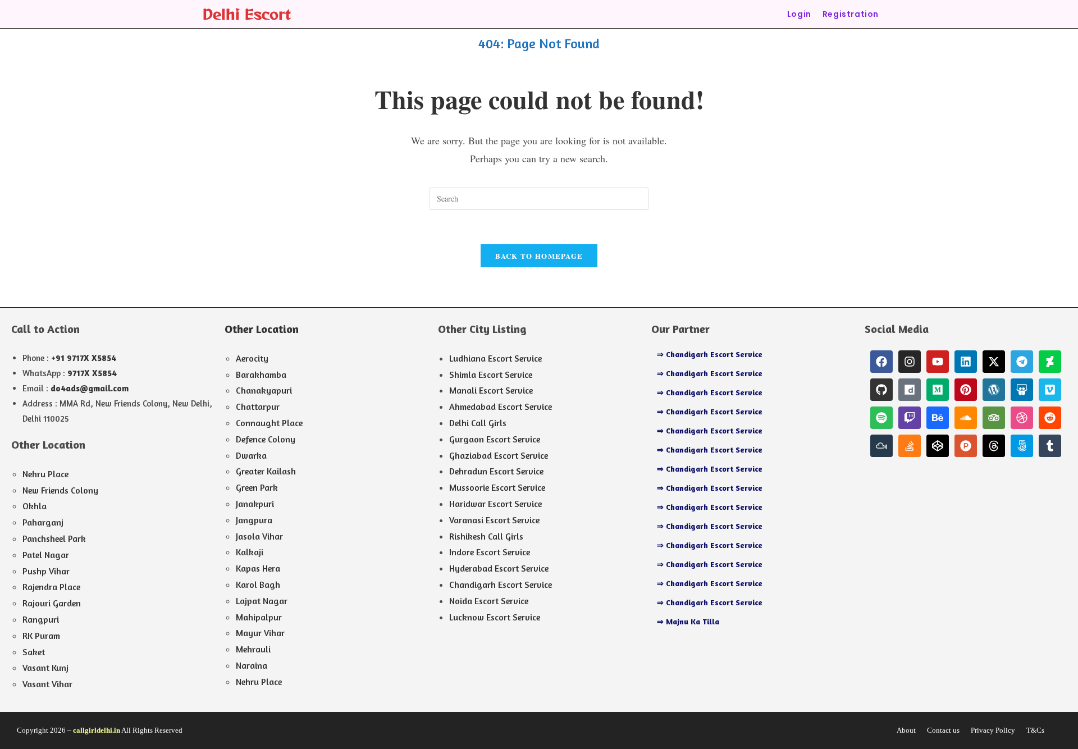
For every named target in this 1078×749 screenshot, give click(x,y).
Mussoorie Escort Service (497, 487)
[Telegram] (1022, 361)
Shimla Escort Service (490, 374)
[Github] (881, 389)
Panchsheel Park (54, 538)
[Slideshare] (1022, 389)
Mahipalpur (259, 617)
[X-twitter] (994, 361)
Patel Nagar (45, 554)
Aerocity (252, 358)
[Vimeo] (1050, 389)
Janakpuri (255, 503)
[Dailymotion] (909, 389)
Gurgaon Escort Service (494, 439)
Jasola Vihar (259, 536)
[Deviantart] (1050, 361)
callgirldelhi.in (96, 730)
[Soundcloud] (965, 418)
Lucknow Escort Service (494, 617)
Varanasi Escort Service (494, 520)
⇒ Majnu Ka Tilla (688, 621)
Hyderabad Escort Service (499, 568)
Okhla (34, 505)
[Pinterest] (965, 389)
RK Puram (41, 635)
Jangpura (254, 520)
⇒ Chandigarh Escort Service (709, 354)
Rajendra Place (51, 586)
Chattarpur (258, 406)
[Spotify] (881, 418)
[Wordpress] (994, 389)
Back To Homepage (539, 255)
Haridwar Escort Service (495, 503)
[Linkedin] (965, 361)
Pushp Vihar (46, 571)
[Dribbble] (1022, 418)
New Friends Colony (60, 490)
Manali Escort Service (491, 390)
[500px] (1022, 446)
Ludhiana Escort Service (495, 358)
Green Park (257, 487)
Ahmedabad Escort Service (500, 406)
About (906, 730)
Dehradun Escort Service (496, 471)
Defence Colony (265, 439)
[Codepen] (937, 446)
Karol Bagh (258, 584)
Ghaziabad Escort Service (498, 455)
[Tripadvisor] (994, 418)
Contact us (943, 730)
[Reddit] (1050, 418)
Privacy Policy (993, 730)
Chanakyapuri (264, 390)
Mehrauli (253, 649)
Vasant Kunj (45, 667)
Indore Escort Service (489, 552)
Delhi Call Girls (477, 422)
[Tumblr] (1050, 446)
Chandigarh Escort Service (500, 584)
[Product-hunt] (965, 446)
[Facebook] (881, 361)
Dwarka (251, 455)
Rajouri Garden (51, 603)
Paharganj (42, 522)
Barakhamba (261, 374)
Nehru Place (45, 473)
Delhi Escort (246, 14)
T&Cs (1035, 730)
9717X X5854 (92, 373)
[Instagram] (909, 361)
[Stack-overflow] (909, 446)
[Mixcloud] (881, 446)
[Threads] (994, 446)
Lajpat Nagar (261, 600)
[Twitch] (909, 418)
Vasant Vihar (47, 683)
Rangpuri (40, 619)
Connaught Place (269, 422)
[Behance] (937, 418)
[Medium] (937, 389)
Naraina (251, 665)
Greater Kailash (266, 471)
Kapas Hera (258, 568)
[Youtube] (937, 361)
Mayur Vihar (260, 632)
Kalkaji (249, 552)
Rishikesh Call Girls (486, 536)
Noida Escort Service (488, 600)
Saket (33, 651)
